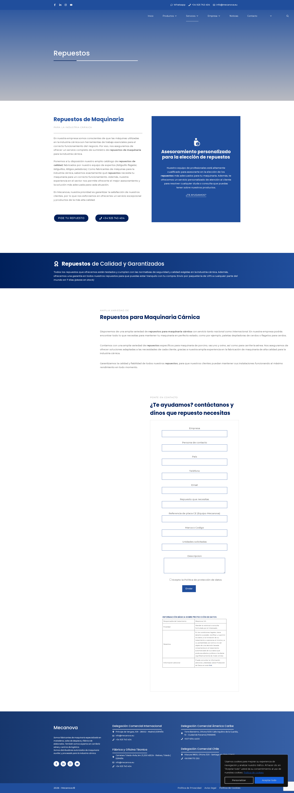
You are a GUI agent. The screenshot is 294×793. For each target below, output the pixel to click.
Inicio (150, 16)
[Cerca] (284, 757)
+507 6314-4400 (192, 739)
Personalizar (239, 780)
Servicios (190, 16)
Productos (168, 16)
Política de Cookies (229, 788)
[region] (254, 771)
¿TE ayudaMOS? (196, 194)
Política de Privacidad (189, 788)
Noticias (234, 16)
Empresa (212, 16)
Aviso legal (210, 788)
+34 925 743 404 (124, 739)
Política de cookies (254, 772)
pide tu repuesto (71, 218)
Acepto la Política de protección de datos (197, 579)
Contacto (252, 16)
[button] (287, 16)
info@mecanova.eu (125, 735)
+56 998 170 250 (192, 758)
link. (210, 665)
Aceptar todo (269, 780)
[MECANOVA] (13, 16)
